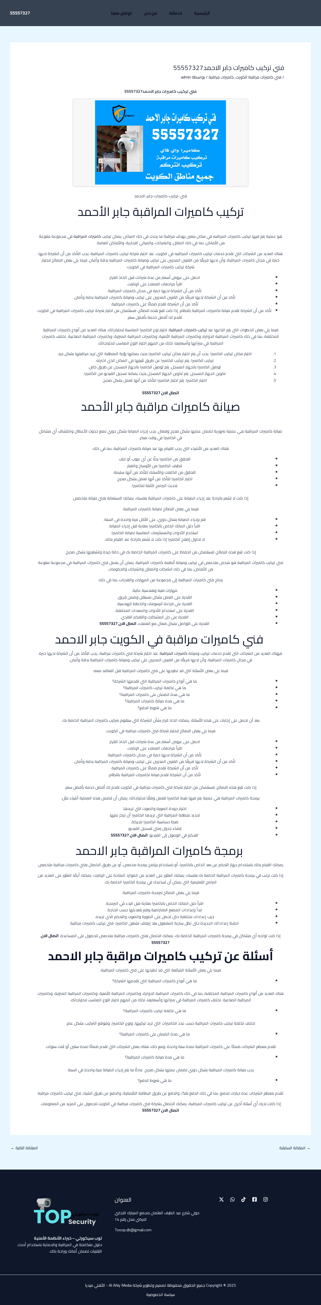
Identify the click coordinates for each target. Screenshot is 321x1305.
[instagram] (265, 1199)
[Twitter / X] (221, 1199)
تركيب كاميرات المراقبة (188, 330)
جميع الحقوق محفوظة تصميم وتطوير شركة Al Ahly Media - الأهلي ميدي (146, 1285)
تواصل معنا (121, 13)
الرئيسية (202, 13)
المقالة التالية (24, 1148)
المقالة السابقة (294, 1148)
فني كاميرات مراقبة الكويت (258, 77)
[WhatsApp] (232, 1199)
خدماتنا (175, 13)
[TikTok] (243, 1199)
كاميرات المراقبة (87, 236)
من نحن (150, 13)
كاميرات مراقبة (221, 77)
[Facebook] (254, 1199)
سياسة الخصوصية (160, 1294)
